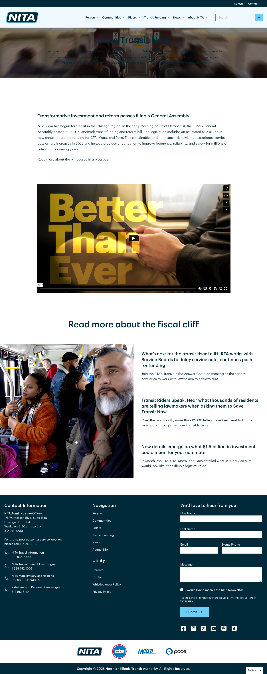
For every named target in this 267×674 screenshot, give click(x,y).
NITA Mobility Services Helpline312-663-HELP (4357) (33, 578)
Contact (253, 3)
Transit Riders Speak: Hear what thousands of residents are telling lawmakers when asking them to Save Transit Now (199, 406)
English (252, 670)
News (96, 542)
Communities (101, 520)
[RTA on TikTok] (234, 628)
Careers (238, 3)
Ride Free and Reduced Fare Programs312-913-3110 (38, 589)
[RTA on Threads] (224, 628)
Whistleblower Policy (106, 584)
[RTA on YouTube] (214, 628)
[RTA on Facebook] (183, 628)
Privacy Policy (101, 591)
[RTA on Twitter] (204, 628)
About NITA (100, 549)
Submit (191, 612)
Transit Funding (103, 535)
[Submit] (259, 17)
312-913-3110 (27, 543)
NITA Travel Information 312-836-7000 (28, 554)
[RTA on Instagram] (193, 628)
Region (97, 513)
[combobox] (254, 670)
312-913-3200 (13, 530)
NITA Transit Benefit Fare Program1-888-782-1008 (35, 566)
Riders (96, 527)
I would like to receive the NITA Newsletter (214, 589)
